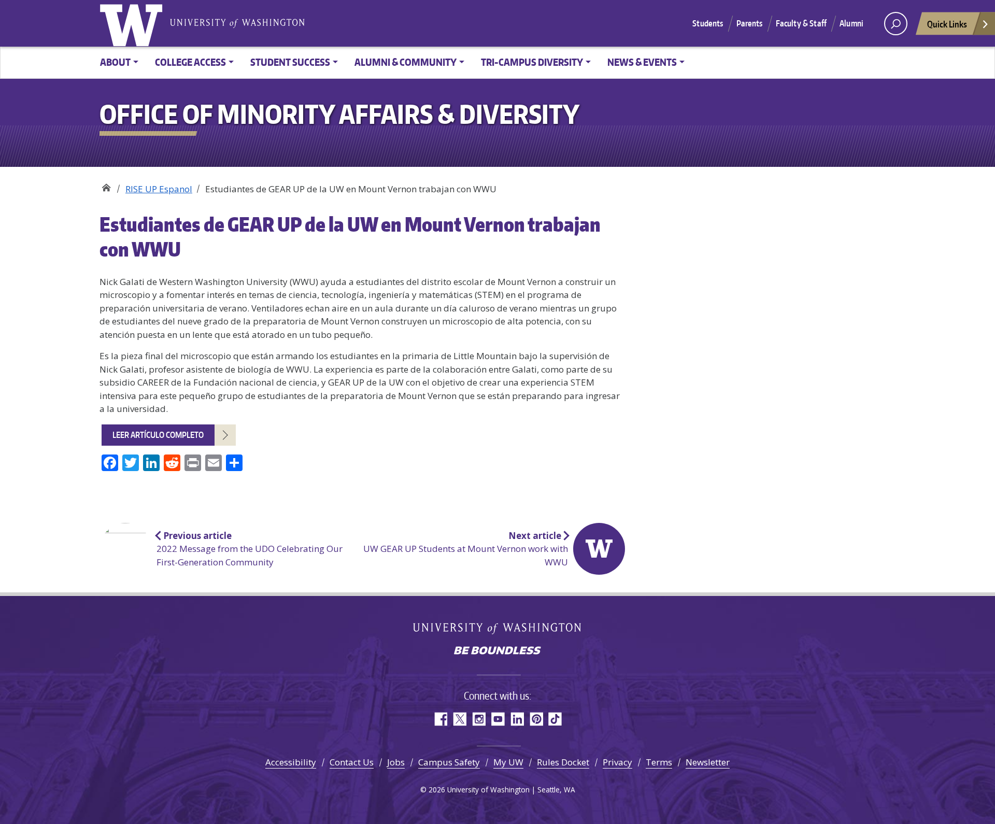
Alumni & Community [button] (405, 61)
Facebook (440, 719)
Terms (659, 762)
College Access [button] (190, 61)
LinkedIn (517, 719)
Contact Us (352, 762)
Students (707, 23)
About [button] (115, 61)
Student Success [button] (290, 61)
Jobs (396, 762)
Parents (749, 23)
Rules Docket (563, 762)
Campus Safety (449, 762)
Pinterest (536, 719)
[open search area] (895, 23)
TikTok (555, 719)
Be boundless (497, 651)
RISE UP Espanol (158, 189)
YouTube (498, 719)
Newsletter (708, 762)
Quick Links (947, 24)
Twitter (459, 719)
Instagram (479, 719)
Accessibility (290, 762)
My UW (508, 762)
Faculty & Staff (801, 23)
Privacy (617, 762)
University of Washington (133, 23)
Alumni (851, 23)
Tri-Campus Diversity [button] (532, 61)
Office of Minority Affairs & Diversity (106, 185)
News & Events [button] (642, 61)
